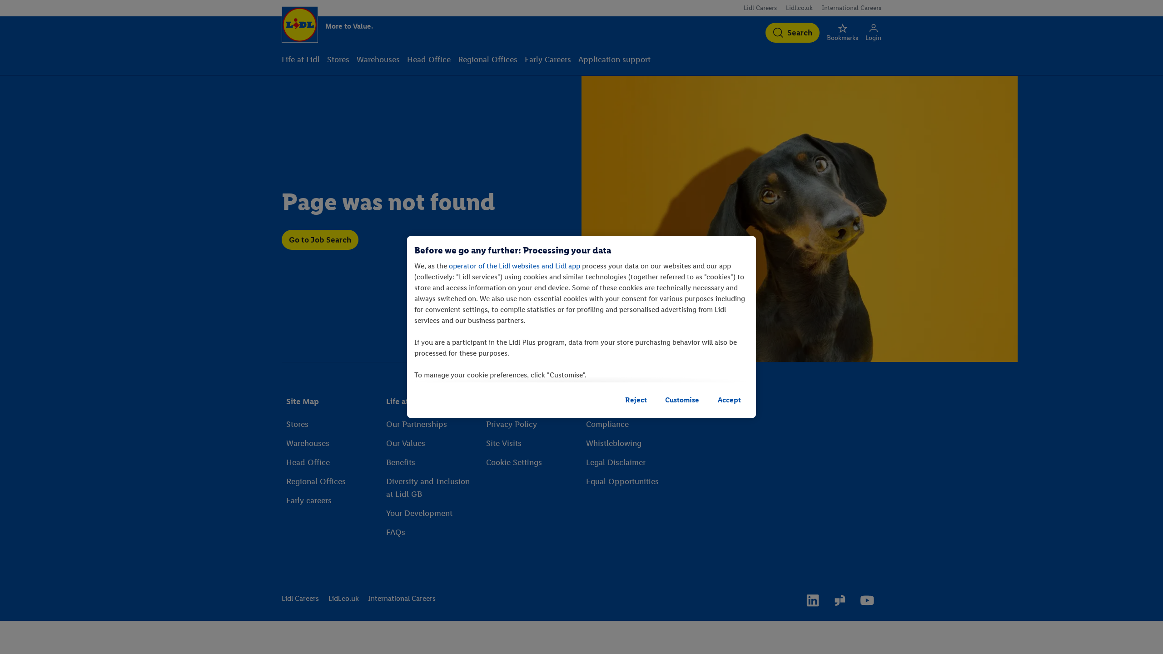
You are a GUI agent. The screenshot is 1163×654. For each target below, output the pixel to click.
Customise (682, 400)
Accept (729, 400)
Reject (636, 400)
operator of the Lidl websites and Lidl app (514, 266)
